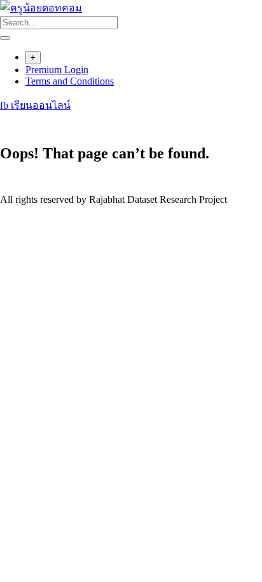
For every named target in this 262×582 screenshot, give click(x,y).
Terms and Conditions (69, 81)
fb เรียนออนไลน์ (35, 105)
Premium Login (56, 69)
